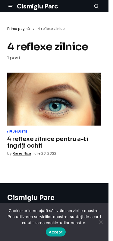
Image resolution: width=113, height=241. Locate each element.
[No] (101, 222)
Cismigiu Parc (37, 6)
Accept (56, 232)
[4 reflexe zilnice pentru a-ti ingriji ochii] (54, 99)
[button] (10, 6)
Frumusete (18, 131)
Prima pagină (18, 28)
